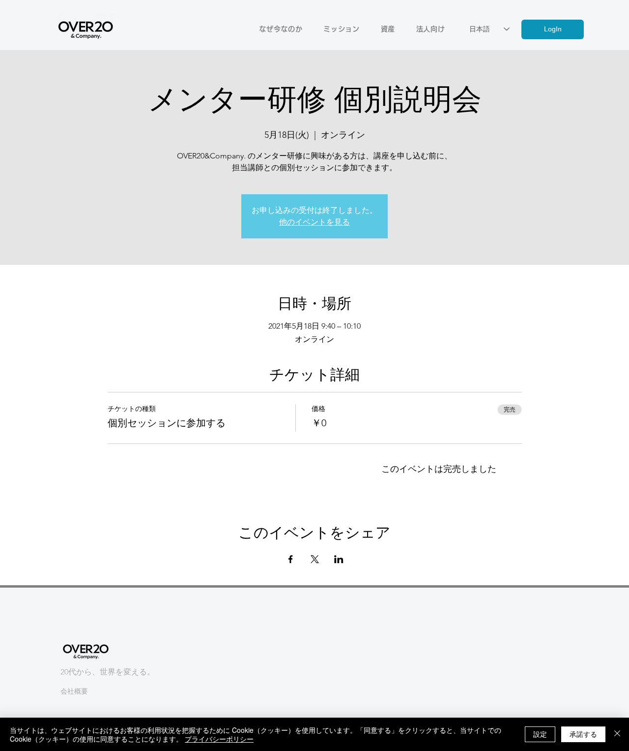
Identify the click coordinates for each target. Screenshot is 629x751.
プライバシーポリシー (219, 739)
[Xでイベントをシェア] (314, 559)
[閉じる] (617, 734)
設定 (540, 734)
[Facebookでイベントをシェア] (290, 559)
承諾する (583, 734)
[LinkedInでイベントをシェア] (338, 559)
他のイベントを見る (314, 222)
